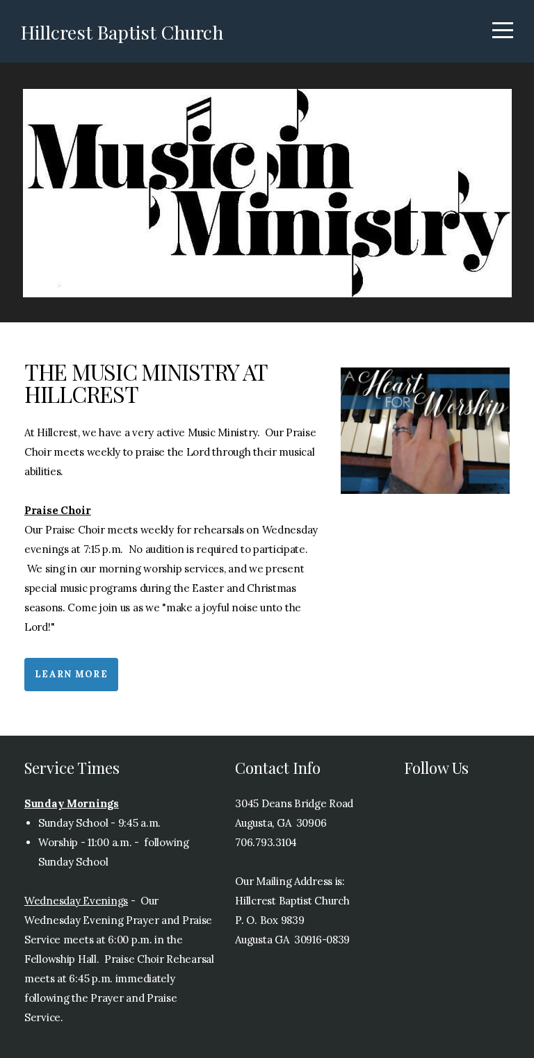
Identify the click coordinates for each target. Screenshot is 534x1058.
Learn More (71, 674)
